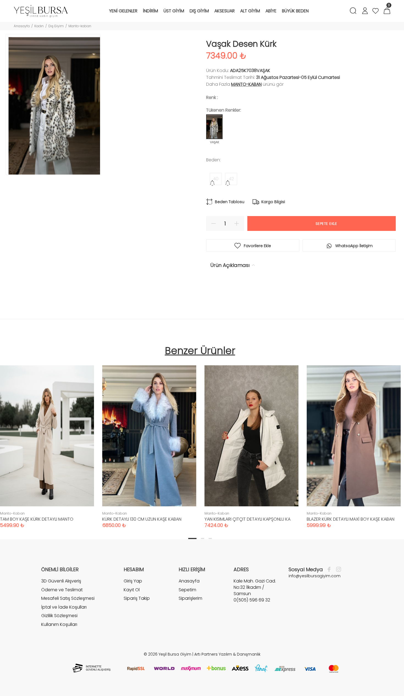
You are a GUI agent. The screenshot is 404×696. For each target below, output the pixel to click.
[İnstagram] (337, 569)
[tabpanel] (149, 441)
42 (231, 179)
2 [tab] (202, 538)
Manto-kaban (79, 26)
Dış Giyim (56, 26)
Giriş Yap (133, 581)
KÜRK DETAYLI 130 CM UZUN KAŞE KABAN (141, 519)
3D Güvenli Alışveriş (61, 581)
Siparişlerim (190, 598)
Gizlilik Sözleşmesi (59, 615)
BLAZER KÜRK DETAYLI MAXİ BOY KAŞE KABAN (350, 519)
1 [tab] (192, 538)
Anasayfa (22, 26)
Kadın (39, 26)
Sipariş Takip (137, 598)
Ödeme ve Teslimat (62, 590)
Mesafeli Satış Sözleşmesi (68, 598)
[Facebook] (330, 569)
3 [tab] (210, 538)
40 (215, 179)
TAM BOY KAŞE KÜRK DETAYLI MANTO (36, 519)
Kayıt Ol (132, 590)
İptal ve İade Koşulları (64, 607)
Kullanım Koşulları (59, 624)
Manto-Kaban (246, 84)
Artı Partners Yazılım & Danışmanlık (227, 654)
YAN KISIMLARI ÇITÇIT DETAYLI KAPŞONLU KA (247, 519)
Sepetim (187, 590)
